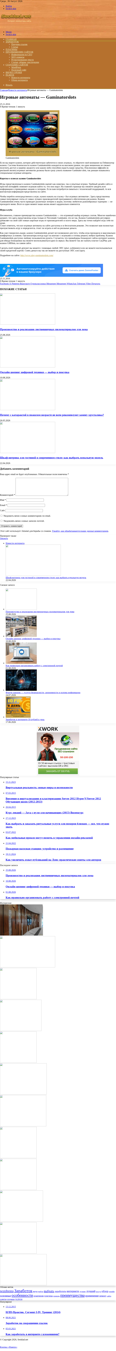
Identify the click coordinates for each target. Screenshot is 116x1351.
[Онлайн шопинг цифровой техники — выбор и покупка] (27, 366)
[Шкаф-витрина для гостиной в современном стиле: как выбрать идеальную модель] (27, 452)
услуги (18, 1299)
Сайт (2, 510)
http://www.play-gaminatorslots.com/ (36, 255)
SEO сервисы (17, 57)
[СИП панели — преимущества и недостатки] (21, 1221)
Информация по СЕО (21, 54)
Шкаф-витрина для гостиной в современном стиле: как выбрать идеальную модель (51, 457)
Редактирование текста (22, 59)
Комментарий (7, 495)
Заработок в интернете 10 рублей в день (25, 719)
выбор (40, 1292)
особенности (22, 1295)
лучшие (83, 1291)
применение (92, 1295)
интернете (73, 1291)
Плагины (11, 49)
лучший (90, 1291)
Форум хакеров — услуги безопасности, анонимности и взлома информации (43, 692)
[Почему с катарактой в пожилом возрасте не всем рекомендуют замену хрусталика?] (27, 409)
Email (3, 505)
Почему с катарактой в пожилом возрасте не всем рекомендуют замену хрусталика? (52, 414)
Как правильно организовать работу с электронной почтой (34, 665)
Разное (10, 75)
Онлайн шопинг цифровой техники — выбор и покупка (34, 372)
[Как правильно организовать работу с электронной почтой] (21, 663)
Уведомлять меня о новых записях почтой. (23, 521)
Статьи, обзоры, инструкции (25, 62)
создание (11, 1299)
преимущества (72, 1295)
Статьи (14, 47)
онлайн (112, 1292)
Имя (3, 500)
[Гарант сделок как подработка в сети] (18, 1062)
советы (3, 1299)
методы (98, 1291)
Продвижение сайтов (19, 52)
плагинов (39, 1295)
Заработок (12, 42)
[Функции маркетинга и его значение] (18, 998)
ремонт (102, 1296)
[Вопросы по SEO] (16, 27)
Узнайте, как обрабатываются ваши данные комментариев (80, 531)
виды (35, 1291)
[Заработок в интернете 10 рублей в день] (18, 717)
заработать (60, 1291)
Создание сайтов (17, 65)
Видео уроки (14, 72)
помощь (56, 1296)
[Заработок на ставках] (18, 1189)
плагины (48, 1296)
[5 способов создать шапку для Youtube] (18, 1253)
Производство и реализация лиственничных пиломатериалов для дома (44, 329)
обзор (105, 1291)
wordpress (7, 1291)
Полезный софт (18, 70)
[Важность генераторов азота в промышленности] (23, 1094)
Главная (4, 90)
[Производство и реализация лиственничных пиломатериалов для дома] (27, 324)
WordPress (16, 67)
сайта (109, 1296)
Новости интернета (20, 77)
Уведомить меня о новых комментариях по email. (27, 516)
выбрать (49, 1291)
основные (5, 1295)
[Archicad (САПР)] (18, 1157)
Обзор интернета (19, 80)
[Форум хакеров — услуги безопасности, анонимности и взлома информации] (21, 690)
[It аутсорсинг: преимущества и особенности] (27, 966)
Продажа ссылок (19, 44)
